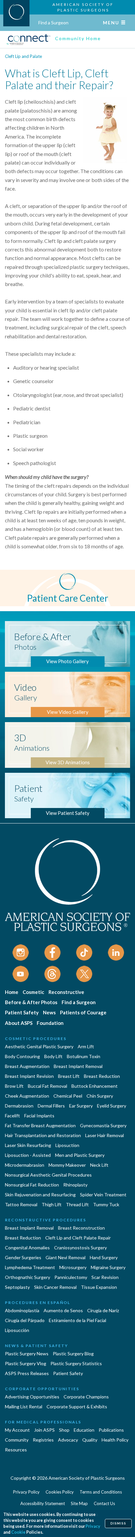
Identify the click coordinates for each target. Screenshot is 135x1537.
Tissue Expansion (99, 1287)
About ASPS (18, 1023)
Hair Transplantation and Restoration (43, 1135)
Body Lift (53, 1056)
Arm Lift (86, 1046)
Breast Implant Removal (78, 1066)
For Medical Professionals (43, 1422)
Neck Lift (99, 1165)
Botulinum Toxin (83, 1056)
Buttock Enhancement (94, 1086)
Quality (89, 1440)
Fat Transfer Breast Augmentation (40, 1125)
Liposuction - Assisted (28, 1155)
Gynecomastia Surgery (103, 1125)
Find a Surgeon (53, 22)
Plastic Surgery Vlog (25, 1363)
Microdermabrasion (24, 1165)
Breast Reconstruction (81, 1228)
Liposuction (67, 1145)
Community (17, 1440)
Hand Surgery (104, 1257)
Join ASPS (44, 1430)
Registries (43, 1440)
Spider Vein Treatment (103, 1194)
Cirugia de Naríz (103, 1310)
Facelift (12, 1115)
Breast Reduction (102, 1076)
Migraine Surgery (108, 1267)
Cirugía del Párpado (25, 1320)
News (49, 1012)
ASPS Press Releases (27, 1373)
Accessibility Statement (42, 1503)
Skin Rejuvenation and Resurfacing (40, 1194)
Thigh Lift (52, 1204)
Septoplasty (17, 1287)
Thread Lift (77, 1204)
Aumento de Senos (63, 1310)
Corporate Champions (86, 1396)
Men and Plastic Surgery (80, 1155)
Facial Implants (39, 1115)
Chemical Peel (67, 1096)
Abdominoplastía (22, 1310)
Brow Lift (14, 1086)
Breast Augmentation (27, 1066)
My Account (17, 1430)
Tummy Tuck (106, 1204)
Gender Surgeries (23, 1257)
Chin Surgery (100, 1096)
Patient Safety (22, 1012)
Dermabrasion (19, 1105)
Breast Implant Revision (29, 1076)
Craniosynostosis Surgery (80, 1247)
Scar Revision (105, 1277)
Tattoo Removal (21, 1204)
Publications (111, 1430)
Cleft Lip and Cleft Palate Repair (78, 1237)
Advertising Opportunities (32, 1396)
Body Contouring (22, 1056)
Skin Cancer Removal (55, 1287)
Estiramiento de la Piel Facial (77, 1320)
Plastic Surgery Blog (73, 1353)
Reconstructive (66, 992)
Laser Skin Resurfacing (28, 1145)
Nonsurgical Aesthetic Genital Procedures (48, 1175)
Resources (16, 1449)
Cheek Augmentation (27, 1096)
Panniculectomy (70, 1277)
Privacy (93, 1526)
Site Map (79, 1503)
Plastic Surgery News (26, 1353)
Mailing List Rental (23, 1406)
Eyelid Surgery (111, 1105)
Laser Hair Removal (104, 1135)
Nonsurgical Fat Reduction (32, 1184)
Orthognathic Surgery (27, 1277)
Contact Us (104, 1503)
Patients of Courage (83, 1012)
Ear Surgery (81, 1105)
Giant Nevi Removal (66, 1257)
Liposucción (17, 1330)
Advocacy (68, 1440)
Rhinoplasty (75, 1184)
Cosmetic (33, 992)
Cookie (18, 1532)
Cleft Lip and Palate (23, 56)
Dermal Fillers (51, 1105)
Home (11, 992)
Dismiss (118, 1523)
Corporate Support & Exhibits (77, 1406)
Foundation (50, 1023)
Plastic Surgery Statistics (76, 1363)
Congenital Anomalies (27, 1247)
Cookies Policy (60, 1492)
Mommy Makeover (67, 1165)
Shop (64, 1430)
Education (84, 1430)
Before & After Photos (31, 1002)
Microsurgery (73, 1267)
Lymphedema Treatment (30, 1267)
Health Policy (115, 1440)
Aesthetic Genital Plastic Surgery (39, 1046)
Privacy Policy (26, 1492)
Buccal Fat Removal (47, 1086)
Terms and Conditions (101, 1492)
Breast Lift (69, 1076)
